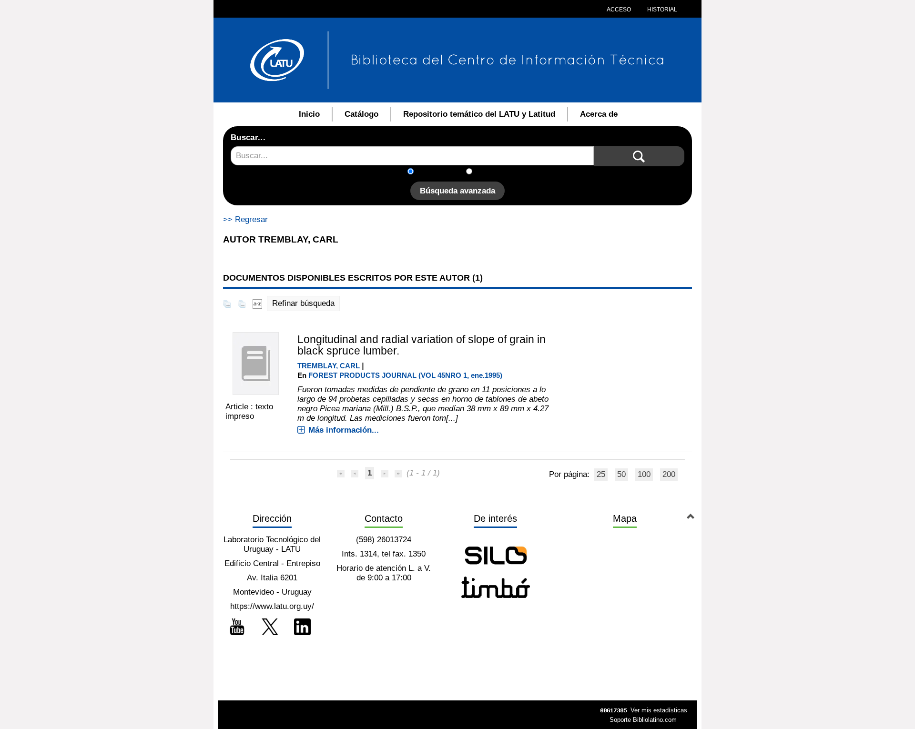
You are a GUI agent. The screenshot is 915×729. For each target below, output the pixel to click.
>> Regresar (245, 219)
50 (621, 474)
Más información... (343, 430)
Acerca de (599, 114)
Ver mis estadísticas (658, 710)
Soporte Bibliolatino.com (643, 719)
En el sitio (495, 172)
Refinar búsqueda (303, 303)
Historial (661, 9)
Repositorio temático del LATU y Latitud (479, 114)
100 (644, 474)
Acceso (619, 9)
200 (668, 474)
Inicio (309, 114)
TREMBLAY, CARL (328, 366)
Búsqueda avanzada (457, 190)
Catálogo (361, 114)
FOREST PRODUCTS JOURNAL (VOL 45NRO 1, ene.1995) (405, 375)
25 (601, 474)
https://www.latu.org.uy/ (272, 606)
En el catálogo (442, 172)
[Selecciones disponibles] (257, 303)
